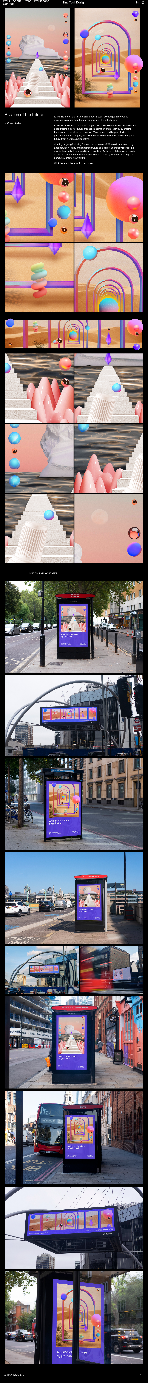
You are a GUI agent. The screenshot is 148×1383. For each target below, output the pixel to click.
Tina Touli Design (74, 2)
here (62, 163)
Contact (8, 4)
